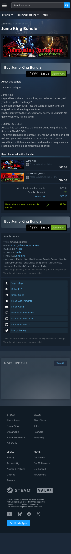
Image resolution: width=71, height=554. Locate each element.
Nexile (19, 249)
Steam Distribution (16, 437)
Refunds (11, 480)
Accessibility (13, 463)
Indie (31, 245)
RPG (37, 245)
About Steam (13, 420)
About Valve (40, 420)
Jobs (36, 426)
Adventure (23, 245)
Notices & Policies (16, 469)
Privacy (10, 457)
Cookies (11, 474)
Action (14, 245)
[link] (38, 73)
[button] (8, 15)
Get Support (40, 469)
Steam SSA (13, 426)
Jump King (20, 255)
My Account (40, 474)
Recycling (39, 437)
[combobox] (37, 5)
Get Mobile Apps (18, 523)
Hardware (38, 432)
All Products (7, 23)
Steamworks (13, 432)
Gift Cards (12, 443)
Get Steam (39, 457)
